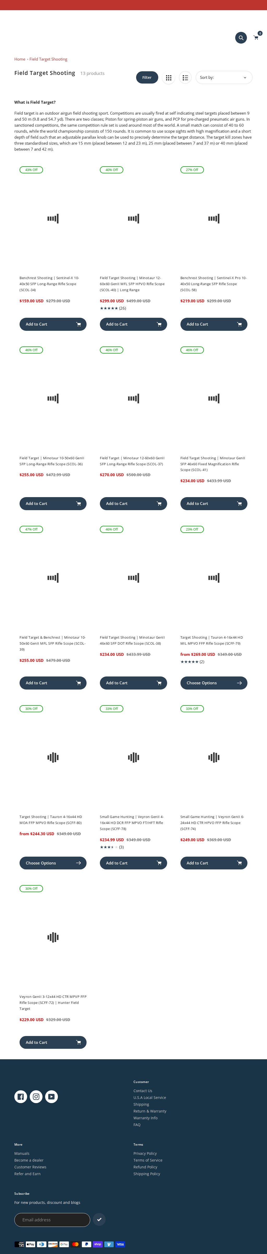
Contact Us (143, 1090)
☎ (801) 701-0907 (60, 16)
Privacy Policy (145, 1153)
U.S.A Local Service (150, 1097)
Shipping (141, 1104)
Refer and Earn (27, 1173)
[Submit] (99, 1219)
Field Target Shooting (48, 59)
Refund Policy (145, 1166)
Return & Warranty (150, 1111)
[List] (185, 77)
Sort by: (207, 77)
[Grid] (168, 77)
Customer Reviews (30, 1166)
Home (19, 59)
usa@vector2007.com (24, 16)
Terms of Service (148, 1160)
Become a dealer (29, 1160)
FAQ (137, 1124)
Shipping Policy (147, 1173)
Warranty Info (145, 1117)
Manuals (21, 1153)
